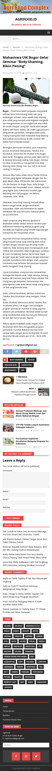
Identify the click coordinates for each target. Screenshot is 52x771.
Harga (42, 641)
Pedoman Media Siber (12, 719)
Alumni (7, 626)
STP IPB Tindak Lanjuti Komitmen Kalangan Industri (32, 425)
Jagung (7, 651)
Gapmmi (28, 636)
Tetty (5, 586)
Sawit (30, 682)
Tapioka (8, 687)
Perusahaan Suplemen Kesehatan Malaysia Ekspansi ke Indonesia (32, 441)
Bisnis (16, 631)
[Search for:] (26, 38)
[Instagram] (26, 756)
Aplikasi (18, 626)
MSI (40, 667)
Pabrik (15, 672)
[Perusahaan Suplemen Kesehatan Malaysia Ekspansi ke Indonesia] (8, 441)
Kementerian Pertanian (15, 656)
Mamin (20, 667)
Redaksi (6, 715)
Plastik (17, 677)
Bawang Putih (33, 626)
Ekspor (18, 636)
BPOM (35, 631)
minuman (31, 667)
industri (18, 646)
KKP (32, 656)
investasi (30, 646)
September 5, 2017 (25, 447)
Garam (39, 636)
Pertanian (38, 672)
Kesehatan (27, 365)
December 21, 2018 (13, 73)
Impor (7, 646)
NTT (6, 672)
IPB (39, 646)
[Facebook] (16, 756)
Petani (7, 677)
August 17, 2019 (23, 430)
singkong (41, 682)
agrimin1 (28, 73)
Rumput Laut (10, 682)
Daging (7, 636)
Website (6, 507)
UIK (22, 370)
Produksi (29, 677)
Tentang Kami (8, 711)
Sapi (22, 682)
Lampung (42, 662)
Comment (7, 470)
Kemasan (29, 651)
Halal (32, 641)
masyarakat (10, 370)
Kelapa (18, 651)
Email (5, 499)
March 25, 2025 (23, 419)
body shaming (16, 360)
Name (6, 491)
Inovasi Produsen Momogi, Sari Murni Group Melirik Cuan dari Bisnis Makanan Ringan (31, 413)
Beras (6, 631)
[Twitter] (36, 756)
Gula (14, 641)
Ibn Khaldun (11, 365)
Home (5, 706)
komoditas (9, 662)
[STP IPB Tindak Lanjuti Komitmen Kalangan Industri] (8, 428)
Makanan (8, 667)
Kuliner (30, 662)
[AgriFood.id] (26, 12)
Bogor (31, 360)
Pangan (25, 672)
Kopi (20, 662)
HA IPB (23, 641)
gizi (6, 641)
